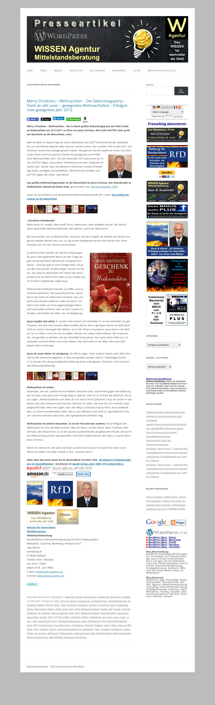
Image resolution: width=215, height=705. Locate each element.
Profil (43, 70)
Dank (112, 605)
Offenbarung (94, 621)
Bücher (79, 597)
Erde (71, 609)
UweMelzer (87, 629)
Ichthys (85, 617)
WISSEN (126, 597)
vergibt (126, 629)
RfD (129, 625)
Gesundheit (32, 617)
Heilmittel (75, 617)
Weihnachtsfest (104, 633)
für (39, 613)
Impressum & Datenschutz (161, 70)
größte (66, 617)
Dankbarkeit (122, 605)
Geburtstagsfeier (59, 613)
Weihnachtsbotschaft (84, 633)
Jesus (109, 617)
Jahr (104, 617)
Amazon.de (84, 601)
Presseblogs (78, 625)
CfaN (63, 605)
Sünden (44, 629)
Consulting (103, 605)
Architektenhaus (99, 601)
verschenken (40, 633)
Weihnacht (53, 633)
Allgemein (70, 597)
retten (107, 625)
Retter (114, 625)
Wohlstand (68, 637)
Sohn (36, 629)
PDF (35, 625)
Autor (136, 70)
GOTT (50, 617)
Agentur (74, 601)
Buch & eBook (97, 70)
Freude (117, 609)
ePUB (58, 609)
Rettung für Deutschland (41, 527)
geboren (46, 613)
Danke (30, 609)
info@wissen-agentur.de (49, 571)
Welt (51, 637)
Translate (177, 116)
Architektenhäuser (117, 601)
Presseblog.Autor (62, 625)
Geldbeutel (85, 613)
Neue (84, 621)
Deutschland (90, 597)
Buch (57, 605)
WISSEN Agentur (36, 531)
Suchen (150, 84)
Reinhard (89, 625)
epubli (65, 609)
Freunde (126, 609)
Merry (54, 621)
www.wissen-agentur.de (50, 575)
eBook (51, 609)
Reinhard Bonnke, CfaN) (104, 186)
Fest (110, 609)
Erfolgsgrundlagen (90, 609)
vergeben (105, 629)
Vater (97, 629)
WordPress (80, 637)
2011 (57, 601)
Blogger (41, 605)
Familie (103, 609)
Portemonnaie (45, 625)
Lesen (116, 617)
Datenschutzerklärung (37, 666)
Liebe (35, 621)
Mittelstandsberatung (69, 621)
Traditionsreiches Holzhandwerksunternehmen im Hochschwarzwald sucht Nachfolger (166, 416)
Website (58, 70)
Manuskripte (119, 70)
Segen (30, 629)
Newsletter (76, 70)
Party (29, 625)
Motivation (115, 597)
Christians (72, 605)
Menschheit (44, 621)
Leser (122, 617)
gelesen (96, 613)
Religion (99, 625)
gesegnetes (122, 613)
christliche (83, 605)
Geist (71, 613)
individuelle (95, 617)
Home (30, 70)
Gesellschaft (103, 597)
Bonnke (50, 605)
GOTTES (58, 617)
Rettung (122, 625)
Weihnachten (66, 633)
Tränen (52, 629)
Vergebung (116, 629)
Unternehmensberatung (69, 629)
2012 (62, 601)
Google (43, 617)
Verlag (30, 633)
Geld (77, 613)
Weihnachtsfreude (122, 633)
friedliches (32, 613)
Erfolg (77, 609)
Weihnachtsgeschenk (37, 637)
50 (67, 601)
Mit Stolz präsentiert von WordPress (67, 666)
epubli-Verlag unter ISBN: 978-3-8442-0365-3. (98, 463)
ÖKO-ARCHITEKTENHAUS (114, 621)
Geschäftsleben (108, 613)
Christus (93, 605)
